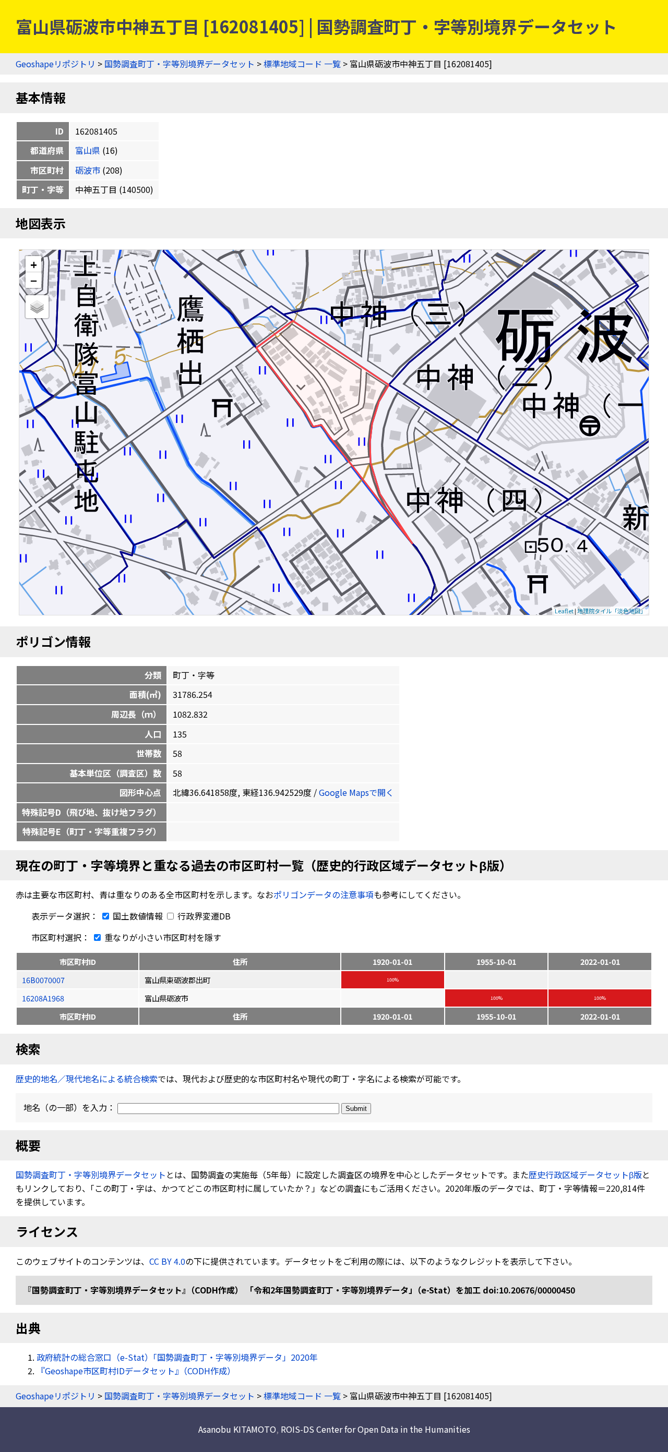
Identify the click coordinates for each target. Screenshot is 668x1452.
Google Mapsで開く (356, 792)
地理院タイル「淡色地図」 (611, 611)
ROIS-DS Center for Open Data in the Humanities (375, 1429)
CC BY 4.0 (167, 1261)
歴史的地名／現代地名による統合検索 (87, 1078)
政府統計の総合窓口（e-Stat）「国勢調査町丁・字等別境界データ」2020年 (177, 1357)
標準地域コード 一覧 (302, 63)
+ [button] (33, 264)
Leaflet (564, 611)
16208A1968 (43, 998)
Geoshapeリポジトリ (56, 63)
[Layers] (37, 306)
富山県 (87, 150)
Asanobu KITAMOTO (237, 1429)
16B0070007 (43, 979)
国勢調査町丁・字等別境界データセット (179, 63)
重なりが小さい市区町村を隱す (161, 937)
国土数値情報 (138, 916)
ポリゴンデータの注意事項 (323, 894)
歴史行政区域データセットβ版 (585, 1174)
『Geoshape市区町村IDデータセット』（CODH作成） (136, 1370)
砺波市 (87, 170)
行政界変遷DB (203, 916)
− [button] (33, 280)
